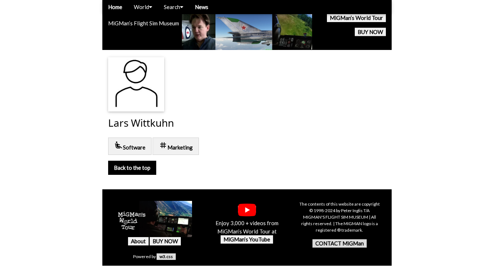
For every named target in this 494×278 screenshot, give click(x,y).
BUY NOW (370, 32)
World (141, 7)
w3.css (166, 256)
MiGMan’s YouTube (246, 239)
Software (129, 146)
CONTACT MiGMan (339, 243)
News (201, 7)
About (138, 241)
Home (115, 7)
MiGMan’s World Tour (356, 17)
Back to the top (132, 167)
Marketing (176, 146)
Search (172, 7)
